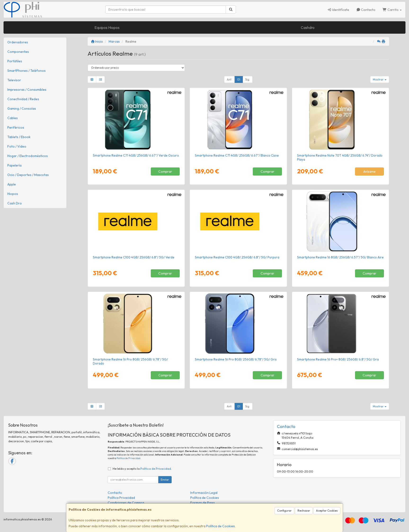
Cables (12, 118)
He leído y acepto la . (142, 468)
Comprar (165, 171)
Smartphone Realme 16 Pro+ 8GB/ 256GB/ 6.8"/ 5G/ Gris (338, 359)
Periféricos (15, 127)
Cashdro (308, 27)
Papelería (14, 165)
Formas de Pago (202, 502)
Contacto (367, 10)
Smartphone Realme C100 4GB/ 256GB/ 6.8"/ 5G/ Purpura (237, 257)
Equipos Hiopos (107, 27)
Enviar (165, 479)
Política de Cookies (220, 526)
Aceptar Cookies (327, 510)
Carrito (393, 10)
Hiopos (12, 194)
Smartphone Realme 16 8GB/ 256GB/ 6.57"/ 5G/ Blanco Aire (340, 257)
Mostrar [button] (378, 79)
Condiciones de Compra (126, 502)
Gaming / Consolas (21, 108)
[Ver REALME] (340, 119)
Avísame (369, 171)
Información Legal (204, 493)
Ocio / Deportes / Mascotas (28, 175)
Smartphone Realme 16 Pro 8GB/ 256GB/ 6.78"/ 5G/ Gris (236, 359)
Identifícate (340, 10)
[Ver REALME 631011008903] (238, 119)
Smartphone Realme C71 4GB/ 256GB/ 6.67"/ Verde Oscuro (136, 155)
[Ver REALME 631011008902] (136, 119)
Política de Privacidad (128, 458)
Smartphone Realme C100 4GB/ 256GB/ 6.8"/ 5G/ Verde (133, 257)
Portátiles (14, 61)
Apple (11, 184)
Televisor (14, 80)
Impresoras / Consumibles (26, 89)
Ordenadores (17, 42)
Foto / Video (16, 146)
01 (238, 79)
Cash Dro (14, 203)
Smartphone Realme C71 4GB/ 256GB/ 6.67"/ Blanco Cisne (237, 155)
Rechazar (304, 510)
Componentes (18, 52)
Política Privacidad (121, 498)
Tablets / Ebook (19, 137)
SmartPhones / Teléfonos (26, 70)
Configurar (284, 510)
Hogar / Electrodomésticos (27, 156)
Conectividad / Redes (23, 99)
